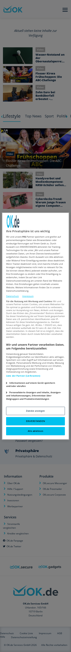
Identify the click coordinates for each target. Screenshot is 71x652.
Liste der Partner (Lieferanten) (23, 375)
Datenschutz (12, 296)
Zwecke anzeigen (35, 410)
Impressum (28, 296)
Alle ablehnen (35, 430)
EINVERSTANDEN (35, 421)
